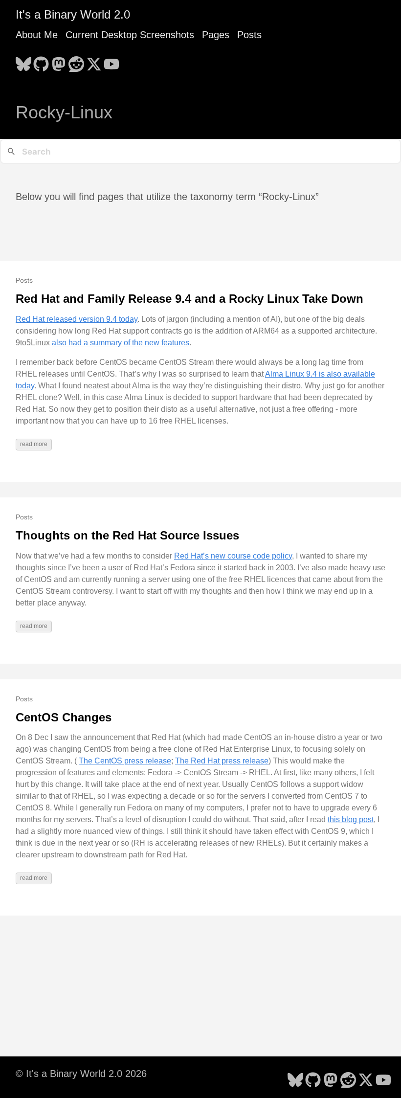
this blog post (351, 819)
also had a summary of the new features (120, 342)
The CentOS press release (125, 761)
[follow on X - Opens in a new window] (94, 61)
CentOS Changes (63, 717)
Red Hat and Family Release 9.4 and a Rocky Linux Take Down (189, 298)
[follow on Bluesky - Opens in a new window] (23, 61)
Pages (215, 34)
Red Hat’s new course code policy (233, 556)
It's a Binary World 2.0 (73, 14)
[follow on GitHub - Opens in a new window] (41, 61)
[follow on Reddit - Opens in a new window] (76, 61)
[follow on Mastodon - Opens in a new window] (59, 61)
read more (33, 444)
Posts (249, 34)
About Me (37, 34)
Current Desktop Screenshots (130, 34)
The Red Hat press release (221, 761)
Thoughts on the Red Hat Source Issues (127, 535)
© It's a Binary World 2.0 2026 (81, 1073)
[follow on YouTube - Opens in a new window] (111, 61)
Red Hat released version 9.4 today (76, 319)
